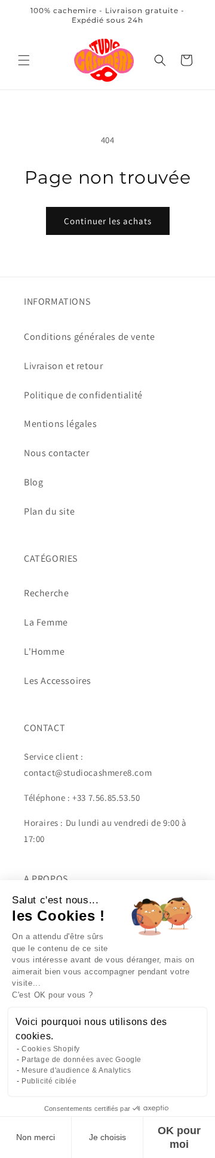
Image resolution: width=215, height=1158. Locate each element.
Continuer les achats (108, 221)
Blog (33, 482)
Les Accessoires (57, 680)
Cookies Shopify (51, 1049)
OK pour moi (179, 1137)
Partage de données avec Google (82, 1059)
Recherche (46, 593)
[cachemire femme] (104, 60)
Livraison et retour (63, 366)
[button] (24, 60)
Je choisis (107, 1137)
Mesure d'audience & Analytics (76, 1070)
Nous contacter (56, 453)
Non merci (35, 1137)
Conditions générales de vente (89, 336)
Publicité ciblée (49, 1081)
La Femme (46, 622)
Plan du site (49, 511)
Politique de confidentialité (83, 395)
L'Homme (44, 651)
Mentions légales (60, 423)
